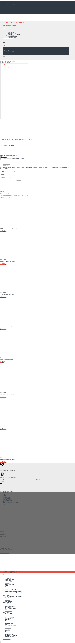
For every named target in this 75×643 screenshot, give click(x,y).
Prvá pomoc (5, 525)
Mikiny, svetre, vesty (9, 617)
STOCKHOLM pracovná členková (7, 294)
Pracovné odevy (6, 614)
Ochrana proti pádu (7, 602)
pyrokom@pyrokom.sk (4, 553)
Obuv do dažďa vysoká (9, 580)
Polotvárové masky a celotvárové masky (13, 591)
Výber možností (3, 231)
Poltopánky (12, 61)
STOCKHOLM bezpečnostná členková (7, 326)
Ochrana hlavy (6, 595)
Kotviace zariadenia (9, 605)
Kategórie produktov (7, 35)
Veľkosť (2, 144)
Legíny (6, 616)
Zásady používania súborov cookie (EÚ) (10, 502)
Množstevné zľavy (6, 7)
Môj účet (4, 501)
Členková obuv (8, 578)
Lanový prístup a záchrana (10, 606)
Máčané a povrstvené (9, 631)
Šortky (6, 624)
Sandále (6, 585)
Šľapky (6, 586)
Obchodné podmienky (7, 498)
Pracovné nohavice (9, 623)
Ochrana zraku (6, 598)
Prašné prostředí (6, 523)
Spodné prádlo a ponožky (10, 625)
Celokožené (7, 630)
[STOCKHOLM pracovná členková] (14, 290)
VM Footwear (5, 528)
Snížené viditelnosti (6, 526)
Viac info (2, 362)
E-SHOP (4, 42)
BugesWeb (10, 572)
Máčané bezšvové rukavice (10, 633)
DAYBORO (5, 507)
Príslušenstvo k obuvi (9, 584)
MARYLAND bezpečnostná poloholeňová (8, 228)
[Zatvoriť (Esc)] (0, 641)
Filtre (6, 590)
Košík (4, 494)
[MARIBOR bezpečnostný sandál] (14, 355)
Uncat (4, 527)
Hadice (9, 54)
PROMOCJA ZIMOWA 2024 (8, 524)
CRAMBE (4, 506)
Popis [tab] (4, 162)
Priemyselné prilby (9, 597)
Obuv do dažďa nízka (9, 579)
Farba (2, 145)
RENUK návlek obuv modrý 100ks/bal (7, 394)
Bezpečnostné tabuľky (12, 53)
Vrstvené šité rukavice (10, 636)
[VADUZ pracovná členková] (14, 423)
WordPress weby (16, 572)
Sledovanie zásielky (6, 497)
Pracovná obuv (7, 61)
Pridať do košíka (3, 157)
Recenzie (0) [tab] (5, 165)
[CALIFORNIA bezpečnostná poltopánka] (14, 257)
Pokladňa (4, 495)
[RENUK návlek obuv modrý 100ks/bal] (14, 390)
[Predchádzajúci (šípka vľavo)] (0, 642)
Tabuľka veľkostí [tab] (6, 164)
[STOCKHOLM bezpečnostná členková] (14, 323)
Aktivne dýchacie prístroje (10, 589)
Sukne (6, 627)
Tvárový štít (7, 600)
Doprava (4, 496)
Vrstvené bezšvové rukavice (11, 635)
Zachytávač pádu (8, 611)
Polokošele (7, 622)
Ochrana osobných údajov (8, 500)
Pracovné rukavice (6, 629)
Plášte (6, 620)
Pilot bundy (7, 619)
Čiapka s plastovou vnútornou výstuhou (13, 596)
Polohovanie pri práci (9, 607)
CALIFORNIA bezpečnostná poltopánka (8, 261)
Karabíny (7, 603)
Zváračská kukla (8, 601)
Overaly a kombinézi (9, 618)
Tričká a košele (8, 628)
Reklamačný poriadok (7, 499)
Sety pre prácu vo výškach (10, 608)
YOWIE (4, 529)
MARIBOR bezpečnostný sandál (6, 359)
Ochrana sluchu (6, 612)
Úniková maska (8, 594)
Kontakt (4, 58)
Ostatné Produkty (6, 639)
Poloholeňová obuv (9, 581)
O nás (4, 41)
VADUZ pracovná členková (5, 426)
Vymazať (12, 145)
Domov (1, 61)
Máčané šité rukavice (9, 634)
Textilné (6, 637)
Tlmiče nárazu (8, 609)
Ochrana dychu (6, 588)
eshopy (21, 572)
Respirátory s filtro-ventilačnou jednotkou (14, 592)
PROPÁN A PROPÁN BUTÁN (14, 34)
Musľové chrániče (8, 613)
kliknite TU (19, 180)
